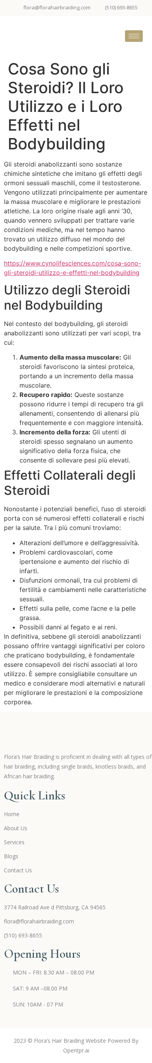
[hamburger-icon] (134, 36)
